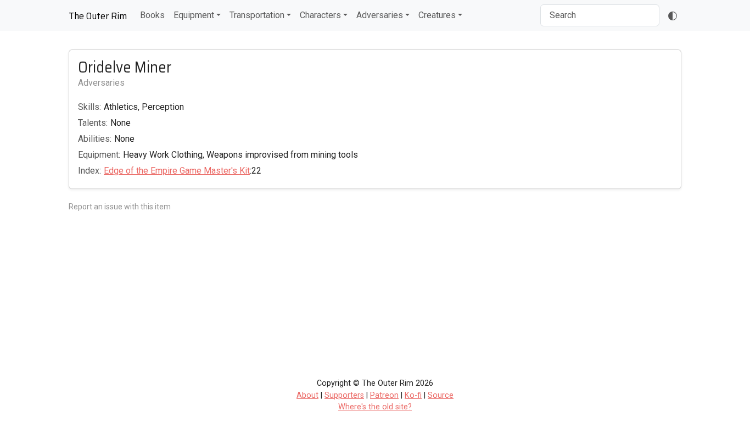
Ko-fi (413, 395)
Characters (320, 15)
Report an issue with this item (120, 206)
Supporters (344, 395)
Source (441, 395)
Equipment (193, 15)
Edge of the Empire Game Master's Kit (177, 170)
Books (152, 15)
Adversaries (379, 15)
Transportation (257, 15)
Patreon (384, 395)
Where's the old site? (375, 407)
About (307, 395)
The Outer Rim (98, 16)
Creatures (437, 15)
